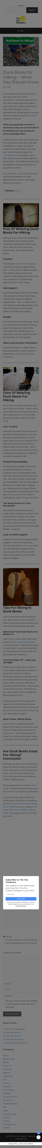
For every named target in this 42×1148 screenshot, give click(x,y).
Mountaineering (10, 1097)
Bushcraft (7, 1066)
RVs (4, 1107)
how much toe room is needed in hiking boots (20, 810)
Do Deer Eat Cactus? (12, 1036)
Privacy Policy (13, 1144)
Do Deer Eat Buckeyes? (13, 1039)
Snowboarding (9, 1114)
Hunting (6, 1086)
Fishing (6, 1073)
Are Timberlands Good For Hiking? (21, 943)
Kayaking (7, 1093)
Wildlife (6, 1128)
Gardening (8, 1076)
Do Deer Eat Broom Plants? (15, 1043)
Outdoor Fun (9, 1100)
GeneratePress (21, 1139)
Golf (5, 1080)
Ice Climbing (8, 1090)
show (18, 191)
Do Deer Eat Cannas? (12, 1032)
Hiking (9, 936)
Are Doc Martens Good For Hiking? (21, 940)
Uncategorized (9, 1124)
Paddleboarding (10, 1104)
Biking (6, 1062)
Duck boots (8, 405)
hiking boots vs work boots (18, 804)
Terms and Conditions (26, 1144)
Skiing (5, 1111)
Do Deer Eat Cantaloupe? (14, 1029)
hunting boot (9, 155)
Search (21, 5)
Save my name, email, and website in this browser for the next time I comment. (21, 1004)
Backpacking (9, 1059)
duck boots (32, 115)
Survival (6, 1117)
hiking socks (15, 494)
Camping (7, 1069)
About (6, 1055)
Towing (6, 1121)
